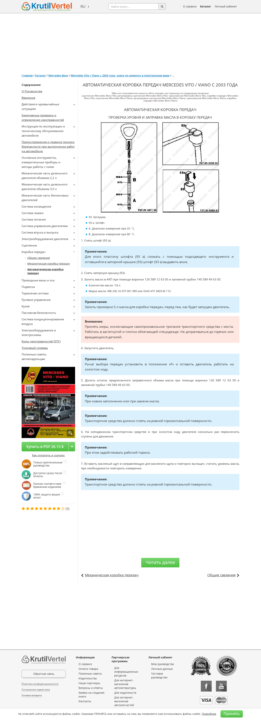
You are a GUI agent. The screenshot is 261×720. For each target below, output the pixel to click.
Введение (28, 98)
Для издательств (125, 692)
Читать (46, 402)
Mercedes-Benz (58, 75)
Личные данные (162, 669)
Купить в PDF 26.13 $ (45, 446)
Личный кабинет (226, 6)
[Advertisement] (130, 42)
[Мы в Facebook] (206, 686)
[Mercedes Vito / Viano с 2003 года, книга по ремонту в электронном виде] (70, 433)
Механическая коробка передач (48, 263)
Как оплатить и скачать (48, 455)
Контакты (85, 701)
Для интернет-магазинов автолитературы (125, 684)
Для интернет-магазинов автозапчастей (124, 701)
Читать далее (160, 562)
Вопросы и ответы (91, 688)
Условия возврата (32, 695)
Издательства (88, 678)
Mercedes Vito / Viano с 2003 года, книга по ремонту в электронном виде (120, 75)
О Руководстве (32, 91)
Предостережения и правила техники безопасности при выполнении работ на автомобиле (48, 146)
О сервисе (190, 6)
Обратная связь (43, 674)
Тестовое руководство (159, 675)
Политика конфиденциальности (40, 683)
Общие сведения (38, 258)
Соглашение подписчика (36, 689)
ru (83, 6)
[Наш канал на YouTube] (221, 686)
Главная (27, 75)
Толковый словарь (35, 348)
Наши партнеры (89, 683)
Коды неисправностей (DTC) (41, 341)
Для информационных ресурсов (126, 671)
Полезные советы (90, 673)
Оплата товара (88, 669)
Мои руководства (162, 664)
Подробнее (209, 714)
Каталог (205, 6)
